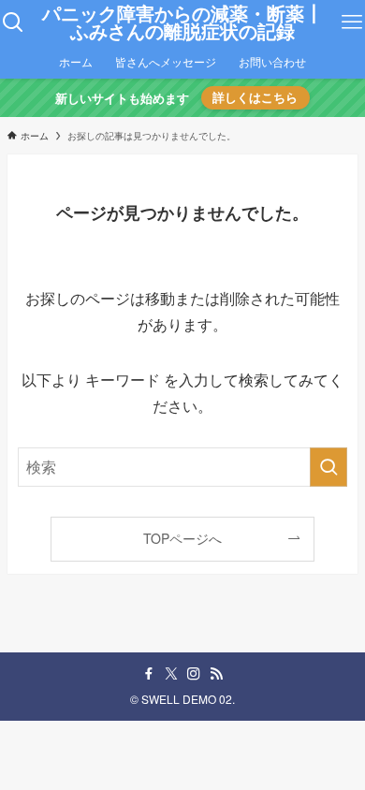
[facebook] (148, 674)
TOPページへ (182, 538)
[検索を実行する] (328, 466)
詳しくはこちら (255, 97)
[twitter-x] (171, 674)
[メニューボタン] (352, 22)
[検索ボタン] (13, 22)
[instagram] (193, 674)
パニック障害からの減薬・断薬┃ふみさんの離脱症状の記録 (182, 23)
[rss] (216, 674)
